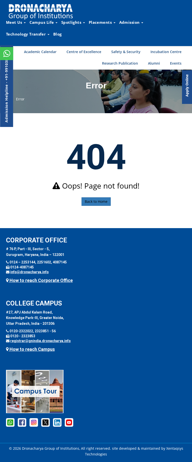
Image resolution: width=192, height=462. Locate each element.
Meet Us (14, 22)
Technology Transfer (26, 34)
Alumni (154, 63)
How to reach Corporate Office (40, 280)
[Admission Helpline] (10, 422)
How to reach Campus (31, 349)
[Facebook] (22, 422)
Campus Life (42, 22)
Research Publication (120, 63)
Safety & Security (125, 51)
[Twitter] (45, 422)
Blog (57, 34)
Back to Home (96, 201)
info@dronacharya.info (29, 272)
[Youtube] (69, 422)
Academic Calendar (40, 51)
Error (20, 99)
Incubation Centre (166, 51)
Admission (130, 22)
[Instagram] (34, 422)
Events (176, 63)
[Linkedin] (57, 422)
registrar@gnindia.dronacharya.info (40, 341)
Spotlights (71, 22)
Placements (101, 22)
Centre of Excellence (83, 51)
